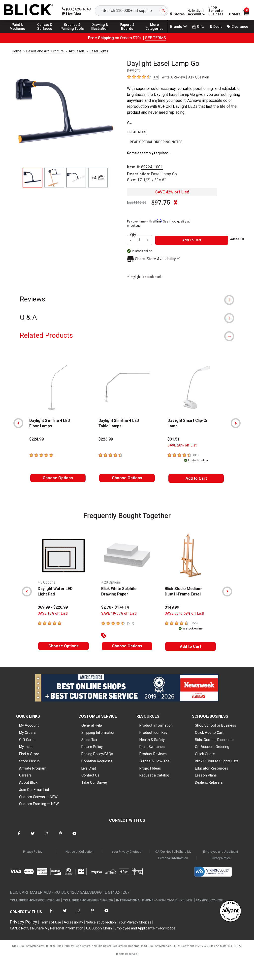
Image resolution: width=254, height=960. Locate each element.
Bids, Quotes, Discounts (214, 740)
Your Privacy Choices (126, 851)
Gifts (201, 27)
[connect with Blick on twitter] (33, 836)
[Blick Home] (29, 10)
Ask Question (198, 77)
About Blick (28, 782)
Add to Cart (196, 478)
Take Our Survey (94, 782)
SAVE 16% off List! (53, 613)
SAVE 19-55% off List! (119, 613)
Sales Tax (89, 740)
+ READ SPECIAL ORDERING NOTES (155, 142)
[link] (71, 14)
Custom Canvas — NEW (38, 797)
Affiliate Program (32, 768)
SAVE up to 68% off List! (184, 613)
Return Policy (92, 746)
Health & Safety (152, 740)
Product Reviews (153, 754)
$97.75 (160, 202)
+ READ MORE (137, 132)
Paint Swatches (152, 746)
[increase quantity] (147, 240)
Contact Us (90, 775)
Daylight (133, 70)
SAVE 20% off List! (182, 445)
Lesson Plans (206, 775)
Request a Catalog (154, 775)
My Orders (27, 732)
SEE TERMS (155, 38)
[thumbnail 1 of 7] (32, 177)
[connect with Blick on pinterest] (60, 836)
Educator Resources (211, 768)
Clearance (239, 27)
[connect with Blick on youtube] (74, 836)
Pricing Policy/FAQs (97, 754)
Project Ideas (150, 768)
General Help (91, 725)
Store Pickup (29, 761)
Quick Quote (205, 754)
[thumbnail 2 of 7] (54, 177)
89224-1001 (152, 167)
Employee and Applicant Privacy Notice (220, 855)
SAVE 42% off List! (172, 192)
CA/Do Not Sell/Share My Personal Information (173, 855)
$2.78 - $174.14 (115, 607)
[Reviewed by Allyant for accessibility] (230, 911)
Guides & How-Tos (154, 761)
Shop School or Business (215, 725)
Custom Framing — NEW (39, 804)
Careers (25, 775)
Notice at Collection (79, 851)
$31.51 (173, 439)
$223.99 (105, 439)
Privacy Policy (32, 851)
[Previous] (18, 423)
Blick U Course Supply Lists (217, 761)
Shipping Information (98, 732)
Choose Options (58, 478)
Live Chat (88, 768)
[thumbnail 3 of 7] (76, 177)
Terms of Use (50, 922)
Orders (235, 14)
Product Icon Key (153, 732)
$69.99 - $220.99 (53, 607)
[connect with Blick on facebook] (19, 836)
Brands (176, 27)
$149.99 (172, 607)
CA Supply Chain (99, 928)
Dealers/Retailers (209, 782)
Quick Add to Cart (209, 732)
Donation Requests (96, 761)
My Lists (25, 746)
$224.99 (36, 439)
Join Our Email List (34, 789)
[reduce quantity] (131, 240)
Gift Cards (27, 740)
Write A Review (173, 77)
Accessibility (73, 922)
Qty (133, 235)
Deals (217, 27)
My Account (29, 725)
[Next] (236, 423)
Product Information (156, 725)
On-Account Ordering (212, 746)
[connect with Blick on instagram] (47, 836)
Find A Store (29, 754)
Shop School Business (216, 10)
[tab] (127, 299)
